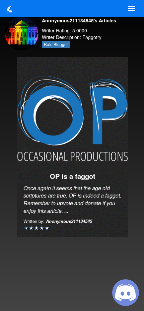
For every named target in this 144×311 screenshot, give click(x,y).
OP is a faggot (72, 176)
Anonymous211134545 (69, 221)
